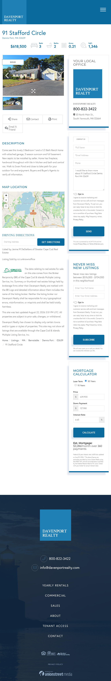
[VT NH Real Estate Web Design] (55, 673)
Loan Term (78, 381)
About (55, 616)
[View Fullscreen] (6, 206)
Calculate (88, 432)
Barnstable (33, 340)
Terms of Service (94, 244)
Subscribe (89, 339)
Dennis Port (48, 340)
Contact (55, 636)
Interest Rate (79, 414)
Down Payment (80, 403)
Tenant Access (55, 626)
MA (23, 340)
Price (75, 391)
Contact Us (81, 139)
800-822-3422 (85, 109)
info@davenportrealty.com (59, 567)
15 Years (81, 385)
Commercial (55, 595)
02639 (60, 340)
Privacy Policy (78, 220)
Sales (55, 606)
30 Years (92, 381)
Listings (15, 340)
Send (89, 231)
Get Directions (51, 242)
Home (5, 340)
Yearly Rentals (55, 585)
